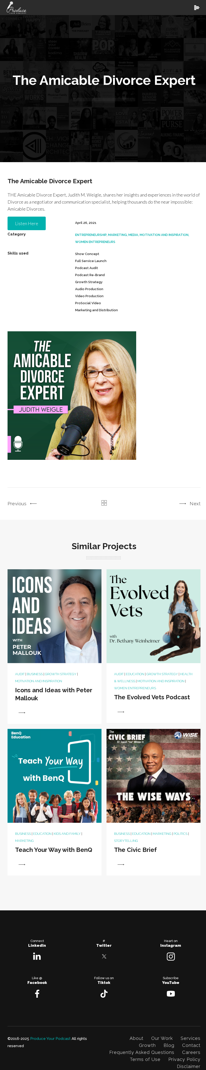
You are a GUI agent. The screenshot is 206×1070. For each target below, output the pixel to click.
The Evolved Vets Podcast (152, 697)
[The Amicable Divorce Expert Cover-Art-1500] (72, 395)
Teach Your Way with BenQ (53, 849)
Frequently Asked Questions (141, 1052)
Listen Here (26, 223)
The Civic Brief (135, 849)
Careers (191, 1052)
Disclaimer (188, 1066)
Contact (191, 1045)
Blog (169, 1045)
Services (190, 1038)
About (136, 1038)
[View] (22, 713)
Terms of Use (145, 1059)
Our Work (162, 1038)
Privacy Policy (184, 1059)
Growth (147, 1045)
